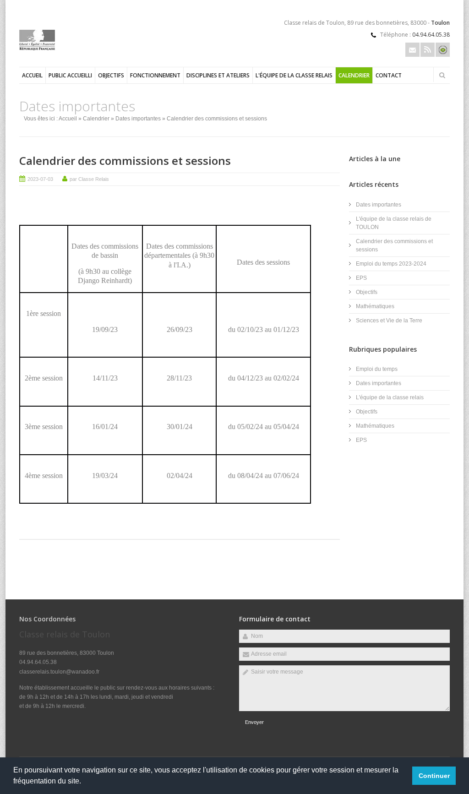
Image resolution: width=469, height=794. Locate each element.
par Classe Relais (89, 179)
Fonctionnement (155, 75)
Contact (389, 75)
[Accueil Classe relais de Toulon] (37, 48)
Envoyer (254, 722)
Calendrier (354, 75)
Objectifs (111, 75)
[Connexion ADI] (443, 50)
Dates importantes (138, 118)
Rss (427, 50)
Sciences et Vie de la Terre (389, 320)
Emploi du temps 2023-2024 (391, 264)
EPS (361, 278)
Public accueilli (70, 75)
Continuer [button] (434, 775)
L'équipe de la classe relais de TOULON (393, 223)
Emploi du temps (377, 369)
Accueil (32, 75)
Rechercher (442, 75)
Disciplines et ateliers (218, 75)
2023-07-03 (40, 179)
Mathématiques (375, 306)
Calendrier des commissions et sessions (125, 160)
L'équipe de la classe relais (294, 75)
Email (412, 50)
